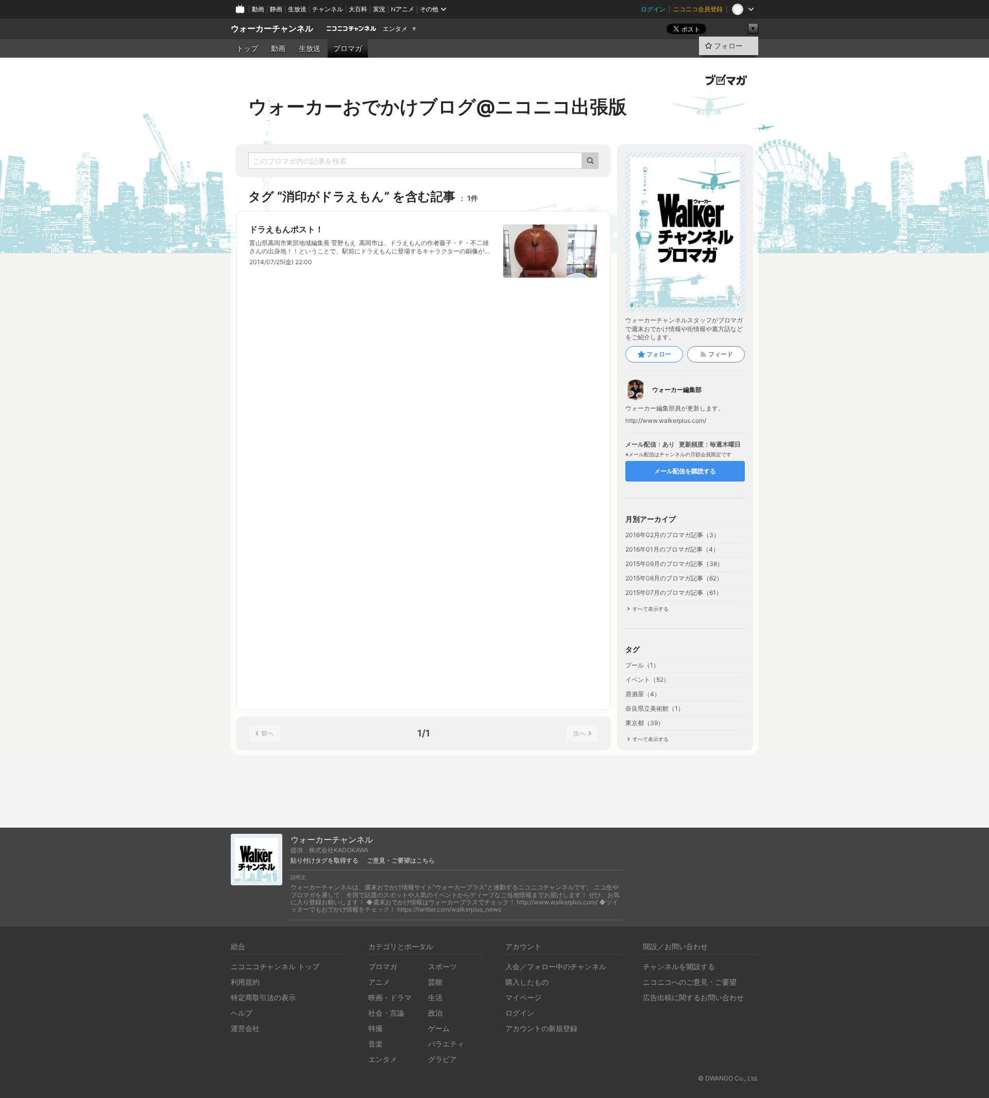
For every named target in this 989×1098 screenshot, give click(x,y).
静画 (276, 9)
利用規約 (245, 981)
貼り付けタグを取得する (325, 860)
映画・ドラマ (390, 997)
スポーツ (442, 966)
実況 (379, 9)
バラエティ (446, 1043)
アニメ (379, 981)
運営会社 (245, 1028)
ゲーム (439, 1028)
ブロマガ (347, 48)
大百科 (358, 9)
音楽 (375, 1043)
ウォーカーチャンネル (272, 28)
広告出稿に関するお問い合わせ (693, 997)
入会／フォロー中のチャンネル (555, 966)
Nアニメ (402, 9)
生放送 (297, 9)
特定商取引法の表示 (263, 997)
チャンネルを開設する (679, 966)
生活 (435, 997)
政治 (435, 1012)
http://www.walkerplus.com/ (665, 420)
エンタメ (395, 28)
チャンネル (327, 9)
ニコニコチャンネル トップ (275, 966)
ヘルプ (241, 1012)
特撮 (375, 1028)
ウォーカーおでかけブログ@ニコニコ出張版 (437, 106)
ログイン (653, 9)
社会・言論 (386, 1012)
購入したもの (527, 981)
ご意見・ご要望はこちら (401, 860)
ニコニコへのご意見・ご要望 (690, 981)
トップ (247, 48)
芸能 (435, 981)
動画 (258, 9)
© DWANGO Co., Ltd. (728, 1078)
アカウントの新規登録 (541, 1028)
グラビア (442, 1059)
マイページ (523, 997)
